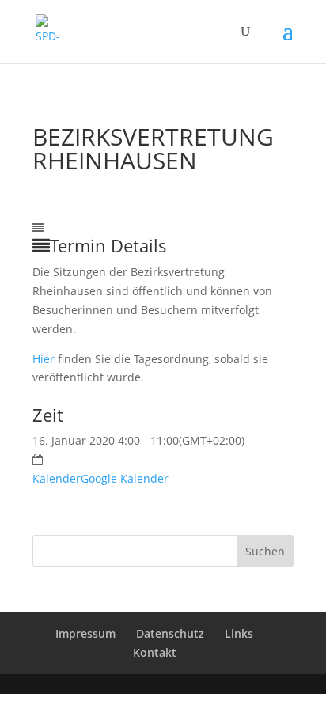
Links (239, 633)
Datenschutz (170, 633)
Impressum (85, 633)
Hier (43, 358)
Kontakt (154, 652)
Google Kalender (125, 478)
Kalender (56, 478)
